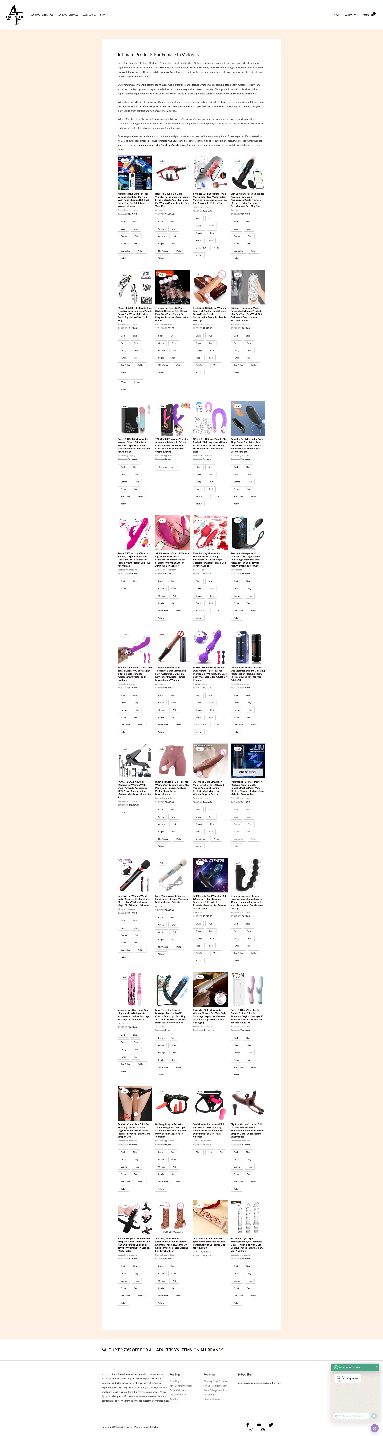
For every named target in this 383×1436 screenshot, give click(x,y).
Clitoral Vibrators (212, 1399)
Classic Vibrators (178, 1394)
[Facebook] (248, 1425)
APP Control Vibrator (181, 1385)
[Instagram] (251, 1429)
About (337, 15)
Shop (103, 14)
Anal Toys (174, 1399)
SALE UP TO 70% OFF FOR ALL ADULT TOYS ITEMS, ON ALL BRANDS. (163, 1349)
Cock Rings (209, 1394)
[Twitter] (271, 1425)
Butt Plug (174, 1381)
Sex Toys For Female (42, 14)
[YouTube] (259, 1425)
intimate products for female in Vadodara (159, 145)
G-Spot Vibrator (178, 1390)
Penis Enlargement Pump (216, 1390)
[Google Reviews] (263, 1429)
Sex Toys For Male (68, 14)
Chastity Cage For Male (215, 1381)
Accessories (89, 14)
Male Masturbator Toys (215, 1385)
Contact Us (351, 15)
